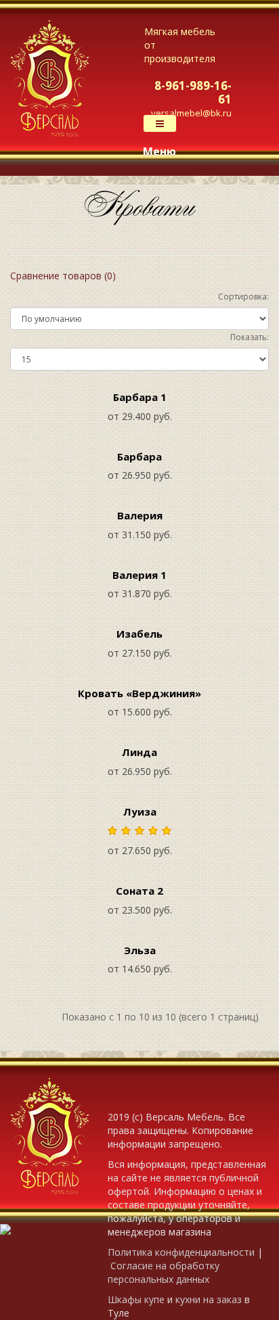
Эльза (140, 950)
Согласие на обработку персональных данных (163, 1272)
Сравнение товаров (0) (63, 275)
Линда (139, 752)
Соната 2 (139, 890)
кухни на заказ (208, 1299)
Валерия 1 (139, 575)
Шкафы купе (136, 1299)
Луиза (139, 811)
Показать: (249, 337)
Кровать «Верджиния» (139, 693)
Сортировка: (243, 296)
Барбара (139, 456)
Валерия (140, 515)
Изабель (139, 633)
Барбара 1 (140, 397)
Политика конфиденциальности (181, 1252)
